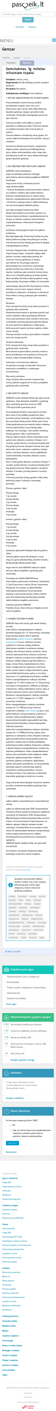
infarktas (12, 911)
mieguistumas (36, 918)
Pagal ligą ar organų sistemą (14, 1241)
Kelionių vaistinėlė (10, 1293)
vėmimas (32, 937)
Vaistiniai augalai (9, 1262)
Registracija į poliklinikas (13, 1218)
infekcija (22, 911)
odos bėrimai (31, 711)
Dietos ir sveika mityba (12, 1346)
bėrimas (12, 900)
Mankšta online (9, 1326)
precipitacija (14, 930)
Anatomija (6, 1285)
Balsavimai (11, 1152)
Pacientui (11, 63)
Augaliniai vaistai (9, 1253)
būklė (21, 900)
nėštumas (31, 922)
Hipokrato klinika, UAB (21, 1038)
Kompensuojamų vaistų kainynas (16, 1245)
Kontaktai (20, 27)
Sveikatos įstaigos (10, 1205)
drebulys (37, 900)
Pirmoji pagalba (9, 1289)
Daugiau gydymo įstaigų (22, 1060)
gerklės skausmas (25, 639)
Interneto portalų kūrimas (28, 1402)
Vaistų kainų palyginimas (13, 1249)
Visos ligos (11, 1004)
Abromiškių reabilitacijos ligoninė (26, 1025)
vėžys (41, 937)
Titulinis (6, 57)
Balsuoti (12, 1143)
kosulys (39, 915)
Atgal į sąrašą (13, 951)
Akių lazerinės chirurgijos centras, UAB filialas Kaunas (28, 1045)
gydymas (12, 907)
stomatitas (33, 933)
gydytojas (23, 907)
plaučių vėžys (14, 926)
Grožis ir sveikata (9, 1355)
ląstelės (25, 918)
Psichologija (7, 1341)
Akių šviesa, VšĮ (17, 1054)
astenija (33, 896)
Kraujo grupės (8, 1281)
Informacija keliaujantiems (13, 1297)
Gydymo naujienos (10, 1336)
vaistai (23, 937)
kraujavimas (11, 642)
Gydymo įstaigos (9, 1210)
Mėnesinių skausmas (11, 1272)
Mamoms (6, 1277)
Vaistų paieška (8, 1229)
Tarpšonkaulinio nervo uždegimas (23, 976)
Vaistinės (6, 1214)
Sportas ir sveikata (10, 1365)
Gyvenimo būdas (9, 1321)
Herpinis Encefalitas (16, 998)
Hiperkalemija (13, 992)
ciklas (28, 900)
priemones (26, 930)
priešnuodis (38, 930)
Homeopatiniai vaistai (12, 1258)
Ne (14, 1125)
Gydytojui (27, 63)
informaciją (33, 911)
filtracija (28, 903)
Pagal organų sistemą (11, 1187)
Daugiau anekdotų (15, 1098)
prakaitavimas (38, 926)
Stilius (4, 1375)
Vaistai (17, 57)
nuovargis (42, 922)
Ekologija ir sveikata (10, 1350)
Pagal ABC (6, 1182)
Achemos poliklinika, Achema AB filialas (29, 1031)
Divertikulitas (13, 982)
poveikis (26, 926)
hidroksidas (34, 907)
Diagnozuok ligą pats (11, 1199)
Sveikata (6, 1268)
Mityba (5, 1331)
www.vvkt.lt (26, 870)
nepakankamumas (16, 922)
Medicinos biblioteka (11, 1306)
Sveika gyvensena (10, 1316)
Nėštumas (6, 1195)
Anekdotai (6, 1310)
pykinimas (21, 933)
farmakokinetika (15, 903)
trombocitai (13, 937)
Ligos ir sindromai (9, 1178)
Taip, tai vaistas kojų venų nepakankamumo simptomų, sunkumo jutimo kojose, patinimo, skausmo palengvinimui (32, 1133)
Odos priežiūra (8, 1370)
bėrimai (42, 896)
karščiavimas (27, 915)
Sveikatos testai (9, 1301)
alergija (12, 896)
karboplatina (14, 915)
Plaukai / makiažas (10, 1360)
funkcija (37, 903)
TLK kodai (6, 1191)
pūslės (11, 933)
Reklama (32, 27)
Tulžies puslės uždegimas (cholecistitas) (26, 987)
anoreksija (22, 896)
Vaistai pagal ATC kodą (12, 1237)
